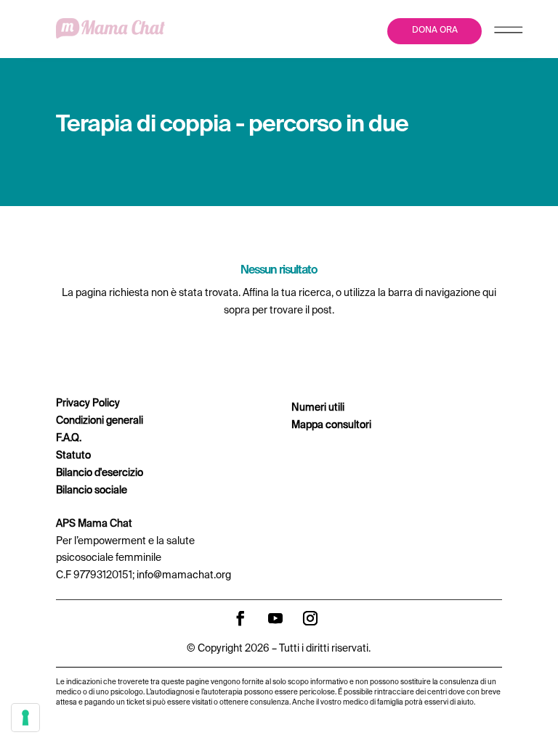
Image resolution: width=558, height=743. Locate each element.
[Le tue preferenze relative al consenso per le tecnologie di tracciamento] (25, 717)
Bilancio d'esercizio (99, 473)
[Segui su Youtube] (275, 618)
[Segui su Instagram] (310, 618)
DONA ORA (435, 30)
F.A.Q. (68, 438)
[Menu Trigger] (508, 33)
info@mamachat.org (184, 575)
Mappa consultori (331, 425)
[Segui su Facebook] (240, 618)
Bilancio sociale (91, 490)
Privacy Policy (88, 403)
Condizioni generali (99, 421)
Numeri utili (317, 408)
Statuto (73, 456)
